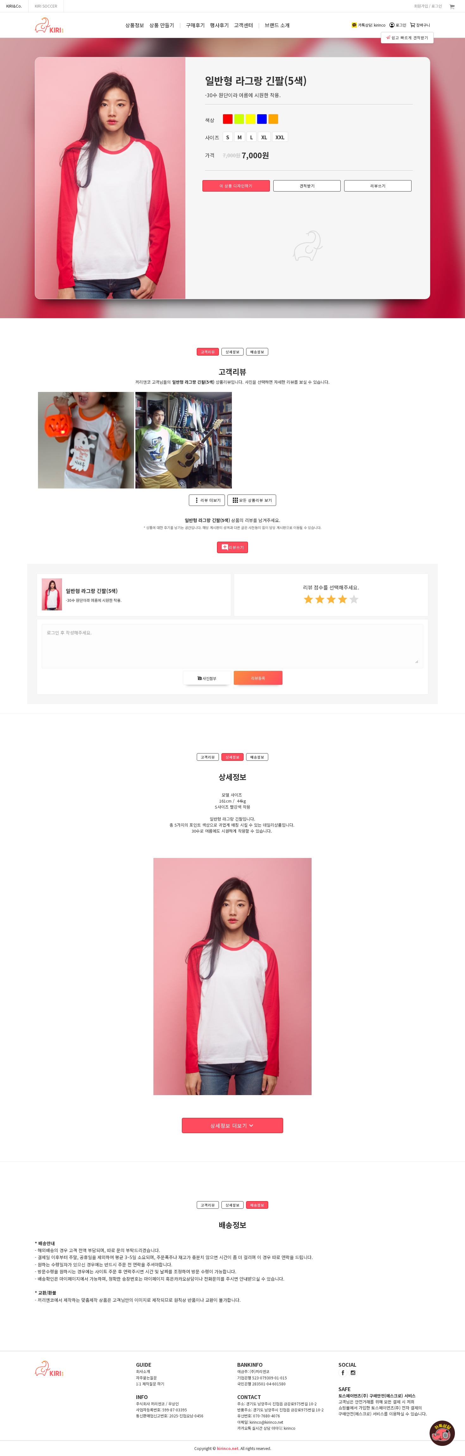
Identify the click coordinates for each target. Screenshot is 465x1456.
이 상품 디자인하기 (236, 185)
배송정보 (257, 351)
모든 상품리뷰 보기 (252, 500)
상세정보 (232, 351)
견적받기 (307, 185)
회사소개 (143, 1371)
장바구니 (423, 25)
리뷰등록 (258, 678)
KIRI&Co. (14, 6)
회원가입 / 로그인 (428, 6)
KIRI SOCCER (46, 6)
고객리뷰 (208, 351)
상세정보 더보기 (232, 1125)
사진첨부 (206, 678)
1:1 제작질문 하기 (150, 1383)
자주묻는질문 (146, 1377)
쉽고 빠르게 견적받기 (410, 37)
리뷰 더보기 (207, 500)
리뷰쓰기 (378, 185)
